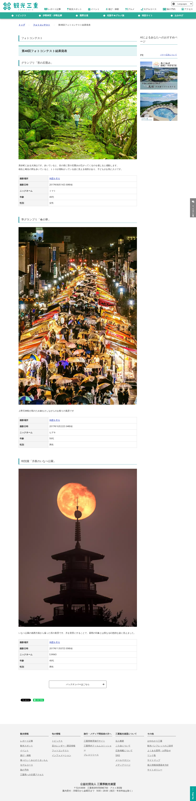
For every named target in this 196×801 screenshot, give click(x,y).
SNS (117, 755)
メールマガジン (122, 760)
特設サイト (147, 15)
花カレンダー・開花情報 (63, 746)
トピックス (20, 15)
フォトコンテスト (41, 24)
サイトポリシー (154, 770)
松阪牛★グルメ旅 (115, 15)
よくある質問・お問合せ (159, 750)
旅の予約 (24, 770)
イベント (24, 750)
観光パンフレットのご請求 (160, 746)
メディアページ (122, 765)
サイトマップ (153, 760)
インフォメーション (61, 755)
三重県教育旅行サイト (94, 741)
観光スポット (26, 746)
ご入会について (122, 746)
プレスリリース (91, 755)
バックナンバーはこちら (77, 684)
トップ (22, 24)
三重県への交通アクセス (32, 774)
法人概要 (119, 741)
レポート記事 (26, 741)
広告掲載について (124, 750)
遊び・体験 (25, 755)
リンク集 (151, 755)
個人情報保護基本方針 (158, 765)
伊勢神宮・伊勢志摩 (52, 15)
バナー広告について (168, 54)
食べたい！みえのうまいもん (34, 760)
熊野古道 (84, 15)
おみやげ (179, 15)
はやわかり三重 (154, 741)
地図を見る (54, 178)
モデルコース (26, 765)
